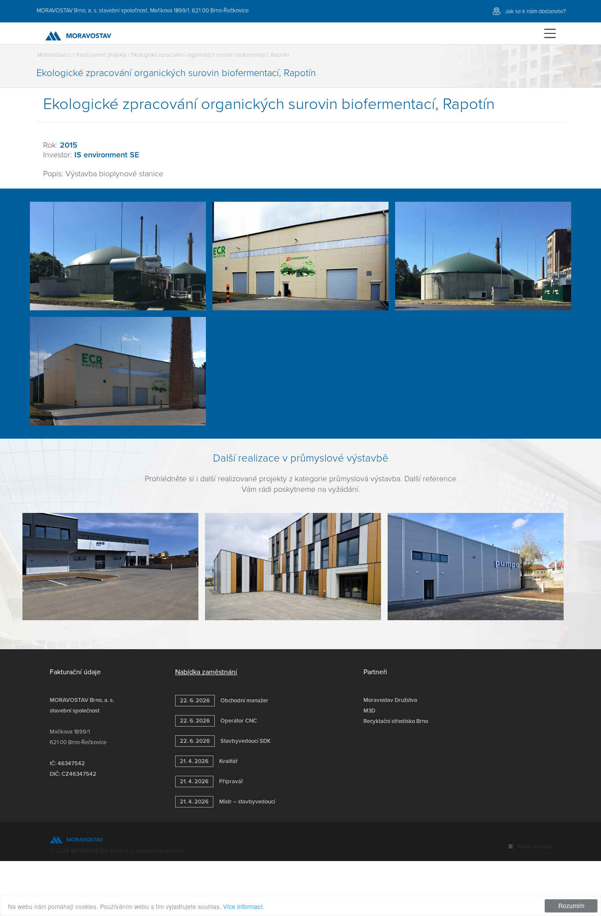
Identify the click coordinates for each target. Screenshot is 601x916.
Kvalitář (209, 761)
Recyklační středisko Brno (395, 721)
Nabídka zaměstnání (206, 672)
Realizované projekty (101, 54)
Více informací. (243, 906)
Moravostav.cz (54, 54)
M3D (369, 710)
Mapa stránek (534, 846)
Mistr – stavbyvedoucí (227, 801)
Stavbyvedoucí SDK (225, 741)
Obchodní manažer (224, 700)
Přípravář (211, 781)
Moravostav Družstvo (390, 700)
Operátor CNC (218, 720)
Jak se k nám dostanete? (534, 11)
